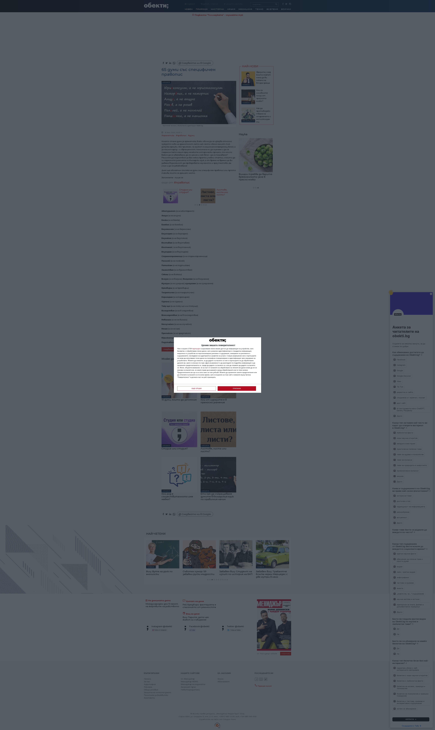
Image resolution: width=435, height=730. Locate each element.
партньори (196, 348)
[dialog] (217, 365)
